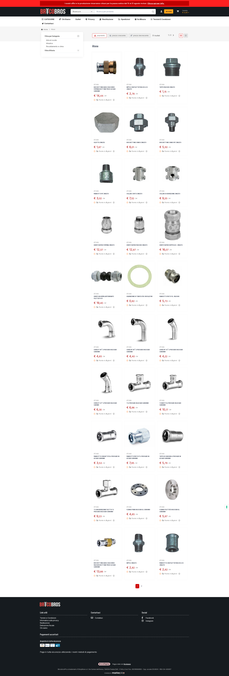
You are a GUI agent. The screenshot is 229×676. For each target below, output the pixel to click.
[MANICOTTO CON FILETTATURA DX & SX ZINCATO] (172, 543)
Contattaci (49, 23)
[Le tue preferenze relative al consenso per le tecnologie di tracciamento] (226, 507)
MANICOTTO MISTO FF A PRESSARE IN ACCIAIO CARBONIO (138, 457)
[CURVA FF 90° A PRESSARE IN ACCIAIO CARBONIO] (106, 329)
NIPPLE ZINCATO (131, 563)
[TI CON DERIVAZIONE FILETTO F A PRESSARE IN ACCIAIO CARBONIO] (106, 489)
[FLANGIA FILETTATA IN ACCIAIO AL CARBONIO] (172, 489)
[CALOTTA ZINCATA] (106, 122)
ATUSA (96, 84)
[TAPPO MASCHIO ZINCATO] (172, 67)
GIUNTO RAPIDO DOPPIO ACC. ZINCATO (170, 245)
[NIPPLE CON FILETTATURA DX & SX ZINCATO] (139, 67)
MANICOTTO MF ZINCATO (101, 194)
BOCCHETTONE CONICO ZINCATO (136, 142)
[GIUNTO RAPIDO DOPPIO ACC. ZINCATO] (172, 225)
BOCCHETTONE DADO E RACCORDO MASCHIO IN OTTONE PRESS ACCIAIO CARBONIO (105, 565)
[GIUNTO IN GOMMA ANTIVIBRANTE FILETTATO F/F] (106, 276)
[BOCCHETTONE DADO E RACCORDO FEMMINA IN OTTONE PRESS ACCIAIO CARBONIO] (106, 67)
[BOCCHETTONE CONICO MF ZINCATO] (172, 122)
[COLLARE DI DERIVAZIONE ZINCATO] (172, 173)
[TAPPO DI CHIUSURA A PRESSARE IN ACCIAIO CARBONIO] (172, 436)
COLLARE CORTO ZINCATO (134, 194)
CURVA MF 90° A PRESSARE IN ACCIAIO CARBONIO (138, 351)
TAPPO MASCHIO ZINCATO (167, 87)
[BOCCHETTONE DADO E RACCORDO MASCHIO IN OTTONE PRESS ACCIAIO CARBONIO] (106, 543)
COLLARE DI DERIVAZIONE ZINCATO (169, 194)
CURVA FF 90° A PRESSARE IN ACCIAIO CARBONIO (105, 351)
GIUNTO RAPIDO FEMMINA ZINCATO (104, 245)
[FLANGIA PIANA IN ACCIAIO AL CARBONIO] (139, 489)
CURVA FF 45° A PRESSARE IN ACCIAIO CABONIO (105, 404)
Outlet (78, 19)
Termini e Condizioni (162, 19)
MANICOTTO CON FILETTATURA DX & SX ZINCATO (171, 564)
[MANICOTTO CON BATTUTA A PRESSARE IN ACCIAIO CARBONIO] (106, 436)
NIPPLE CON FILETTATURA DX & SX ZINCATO (137, 88)
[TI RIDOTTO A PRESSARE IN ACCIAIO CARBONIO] (172, 383)
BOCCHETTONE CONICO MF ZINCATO (170, 142)
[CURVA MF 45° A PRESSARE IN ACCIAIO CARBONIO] (172, 329)
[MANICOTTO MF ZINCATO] (106, 173)
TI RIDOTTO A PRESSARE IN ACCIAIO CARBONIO (170, 404)
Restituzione (107, 19)
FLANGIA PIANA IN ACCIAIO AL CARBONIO (138, 509)
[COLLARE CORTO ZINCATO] (139, 173)
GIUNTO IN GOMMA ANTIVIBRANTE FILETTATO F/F (104, 297)
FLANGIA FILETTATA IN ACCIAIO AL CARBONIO (169, 510)
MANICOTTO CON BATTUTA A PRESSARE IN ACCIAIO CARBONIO (106, 457)
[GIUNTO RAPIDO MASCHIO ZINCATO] (139, 225)
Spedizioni (125, 19)
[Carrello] (178, 11)
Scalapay (127, 664)
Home (46, 29)
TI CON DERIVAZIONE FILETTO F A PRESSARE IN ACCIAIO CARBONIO (104, 510)
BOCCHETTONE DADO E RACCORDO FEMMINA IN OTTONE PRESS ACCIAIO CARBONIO (104, 89)
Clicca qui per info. (155, 3)
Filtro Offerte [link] (50, 50)
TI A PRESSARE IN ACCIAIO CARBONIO (138, 403)
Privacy (91, 19)
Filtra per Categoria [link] (52, 36)
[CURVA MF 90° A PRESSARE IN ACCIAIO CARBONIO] (139, 329)
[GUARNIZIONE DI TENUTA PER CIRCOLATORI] (139, 276)
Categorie (49, 19)
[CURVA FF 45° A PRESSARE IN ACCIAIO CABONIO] (106, 383)
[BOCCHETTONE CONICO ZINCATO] (139, 122)
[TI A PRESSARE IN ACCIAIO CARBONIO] (139, 383)
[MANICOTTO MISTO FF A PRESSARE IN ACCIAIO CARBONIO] (139, 436)
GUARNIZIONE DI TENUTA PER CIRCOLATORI (139, 296)
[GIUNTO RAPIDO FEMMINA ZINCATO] (106, 225)
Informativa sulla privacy (49, 620)
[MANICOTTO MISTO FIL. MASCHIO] (172, 276)
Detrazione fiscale (47, 625)
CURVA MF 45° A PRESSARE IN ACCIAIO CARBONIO (171, 351)
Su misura (141, 19)
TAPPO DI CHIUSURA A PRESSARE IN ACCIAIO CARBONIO (170, 457)
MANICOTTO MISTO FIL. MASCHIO (169, 296)
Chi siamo (66, 19)
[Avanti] (173, 36)
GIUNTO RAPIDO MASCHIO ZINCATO (137, 245)
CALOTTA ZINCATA (99, 142)
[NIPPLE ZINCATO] (139, 543)
